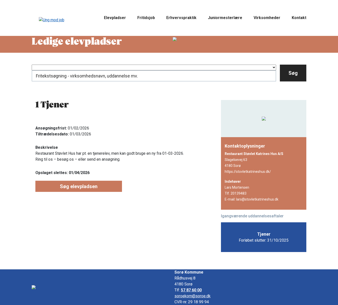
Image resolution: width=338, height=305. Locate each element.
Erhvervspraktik (181, 17)
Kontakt (299, 17)
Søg (293, 73)
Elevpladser (115, 17)
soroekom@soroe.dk (192, 296)
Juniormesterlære (225, 17)
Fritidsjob (146, 17)
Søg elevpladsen (78, 186)
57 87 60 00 (191, 290)
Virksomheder (267, 17)
